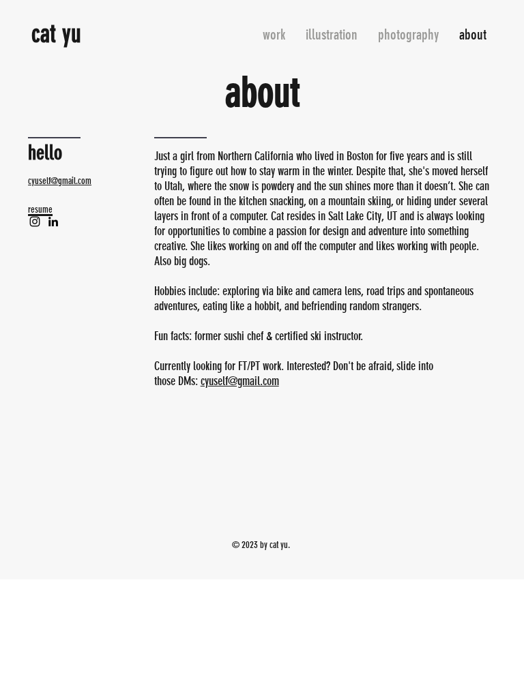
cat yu (56, 33)
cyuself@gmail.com (240, 381)
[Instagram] (35, 221)
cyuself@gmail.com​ (59, 181)
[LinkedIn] (53, 221)
